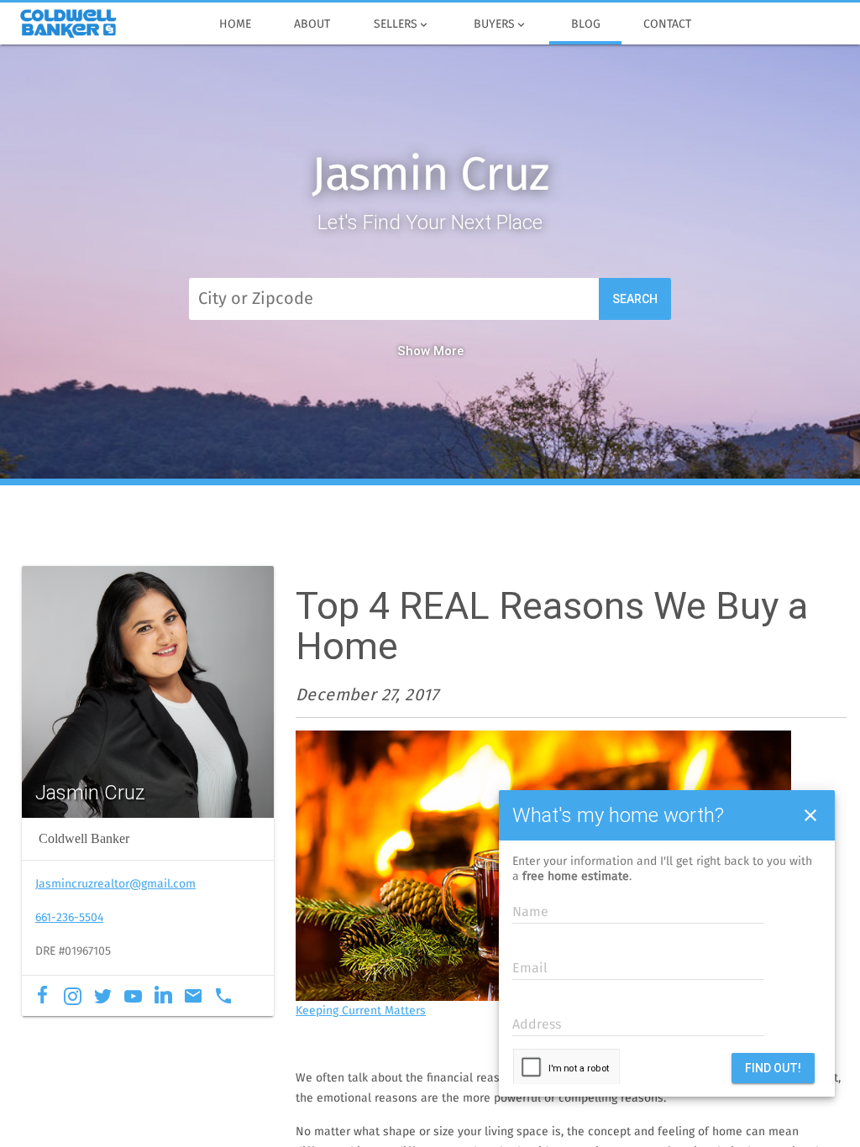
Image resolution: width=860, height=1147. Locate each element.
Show (413, 351)
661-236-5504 (69, 918)
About (312, 24)
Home (235, 24)
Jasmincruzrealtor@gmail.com (115, 884)
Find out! (773, 1068)
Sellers (402, 24)
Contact (667, 24)
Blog (585, 24)
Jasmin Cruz (430, 176)
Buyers (500, 24)
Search (635, 299)
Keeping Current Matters (361, 1011)
